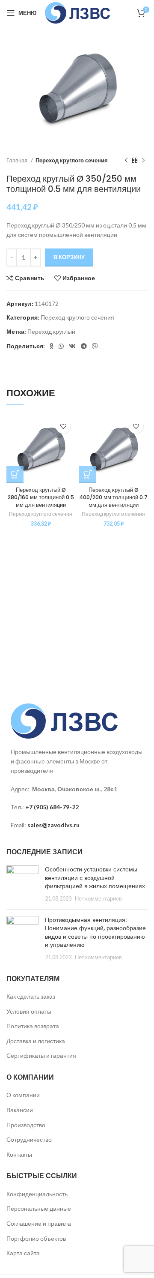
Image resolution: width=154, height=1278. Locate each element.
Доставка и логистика (35, 1041)
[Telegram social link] (83, 346)
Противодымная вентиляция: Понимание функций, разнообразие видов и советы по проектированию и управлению (95, 932)
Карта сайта (23, 1253)
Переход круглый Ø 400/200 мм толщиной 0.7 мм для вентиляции (113, 497)
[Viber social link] (95, 346)
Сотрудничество (29, 1139)
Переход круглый (51, 331)
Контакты (19, 1154)
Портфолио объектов (36, 1238)
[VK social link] (72, 346)
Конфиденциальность (37, 1193)
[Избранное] (63, 426)
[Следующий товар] (143, 160)
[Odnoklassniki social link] (51, 346)
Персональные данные (38, 1208)
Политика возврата (32, 1026)
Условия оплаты (28, 1011)
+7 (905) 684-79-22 (52, 807)
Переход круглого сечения (72, 160)
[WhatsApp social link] (61, 346)
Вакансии (19, 1109)
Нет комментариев (98, 898)
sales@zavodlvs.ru (53, 825)
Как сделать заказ (30, 996)
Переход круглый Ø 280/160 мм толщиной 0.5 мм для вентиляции (41, 497)
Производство (25, 1124)
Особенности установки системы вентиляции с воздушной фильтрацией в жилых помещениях (95, 877)
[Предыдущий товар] (126, 160)
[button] (15, 474)
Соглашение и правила (38, 1223)
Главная (17, 160)
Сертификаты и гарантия (41, 1055)
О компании (23, 1094)
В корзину (69, 257)
